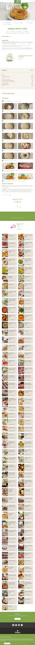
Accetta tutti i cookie (7, 643)
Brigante (3, 46)
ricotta (24, 41)
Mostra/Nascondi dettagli (30, 643)
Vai (17, 618)
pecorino (24, 45)
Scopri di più (20, 59)
